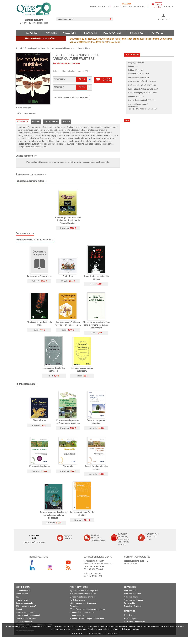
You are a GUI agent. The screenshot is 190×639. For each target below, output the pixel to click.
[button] (68, 155)
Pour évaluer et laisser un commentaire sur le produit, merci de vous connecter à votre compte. (67, 162)
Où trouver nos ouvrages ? (26, 606)
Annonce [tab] (66, 121)
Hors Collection (69, 71)
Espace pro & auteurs (99, 6)
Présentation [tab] (22, 121)
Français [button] (168, 6)
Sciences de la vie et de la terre (82, 612)
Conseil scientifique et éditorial (28, 615)
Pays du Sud (74, 606)
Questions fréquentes (24, 622)
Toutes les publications (35, 48)
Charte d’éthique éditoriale (26, 619)
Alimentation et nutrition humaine (83, 594)
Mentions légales (131, 619)
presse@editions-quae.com (136, 561)
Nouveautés (90, 33)
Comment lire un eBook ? (138, 104)
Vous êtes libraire (131, 597)
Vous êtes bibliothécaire (133, 600)
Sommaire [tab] (36, 121)
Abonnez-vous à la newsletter (158, 5)
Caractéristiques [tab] (132, 55)
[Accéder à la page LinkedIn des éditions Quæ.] (32, 568)
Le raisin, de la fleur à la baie (39, 276)
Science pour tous (77, 615)
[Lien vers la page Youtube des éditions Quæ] (68, 562)
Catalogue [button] (32, 33)
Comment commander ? (25, 603)
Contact (115, 6)
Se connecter (164, 19)
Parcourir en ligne (24, 108)
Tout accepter (95, 633)
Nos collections (22, 594)
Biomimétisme (39, 420)
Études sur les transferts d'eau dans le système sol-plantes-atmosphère (96, 325)
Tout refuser (112, 633)
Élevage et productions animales (82, 597)
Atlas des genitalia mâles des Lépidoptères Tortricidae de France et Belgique (68, 220)
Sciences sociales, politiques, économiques (87, 619)
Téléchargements (22, 600)
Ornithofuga (68, 276)
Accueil (19, 48)
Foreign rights (129, 603)
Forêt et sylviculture (77, 600)
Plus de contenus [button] (112, 33)
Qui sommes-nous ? (23, 591)
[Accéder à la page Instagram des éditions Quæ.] (50, 568)
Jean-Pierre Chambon (62, 63)
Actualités (157, 33)
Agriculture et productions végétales (84, 591)
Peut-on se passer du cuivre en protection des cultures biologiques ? (53, 515)
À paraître (51, 33)
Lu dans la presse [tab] (51, 121)
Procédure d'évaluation (133, 606)
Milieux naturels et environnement (83, 603)
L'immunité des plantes (39, 466)
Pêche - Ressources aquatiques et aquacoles (87, 609)
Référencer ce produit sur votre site (72, 98)
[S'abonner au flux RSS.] (68, 568)
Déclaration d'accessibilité (134, 622)
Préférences (77, 633)
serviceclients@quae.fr (94, 561)
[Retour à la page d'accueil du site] (34, 9)
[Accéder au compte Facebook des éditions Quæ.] (32, 562)
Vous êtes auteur (131, 591)
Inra (136, 66)
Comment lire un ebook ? (25, 612)
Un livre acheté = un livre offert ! (40, 38)
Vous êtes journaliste (132, 594)
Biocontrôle (68, 466)
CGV (17, 597)
